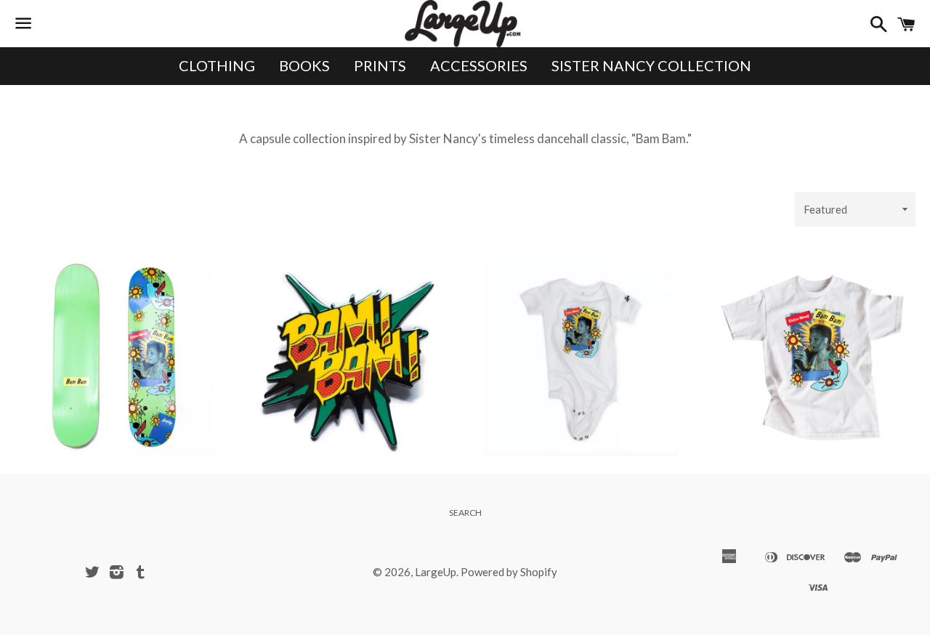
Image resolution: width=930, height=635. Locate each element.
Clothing (217, 65)
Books (304, 65)
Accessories (478, 65)
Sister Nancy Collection (651, 65)
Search (465, 512)
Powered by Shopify (509, 571)
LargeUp (435, 571)
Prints (380, 65)
